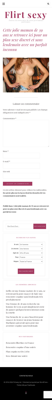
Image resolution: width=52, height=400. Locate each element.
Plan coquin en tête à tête (18, 351)
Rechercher (26, 271)
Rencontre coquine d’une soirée (21, 347)
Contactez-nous (26, 376)
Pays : (17, 257)
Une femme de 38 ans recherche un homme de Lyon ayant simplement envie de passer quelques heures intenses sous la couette (25, 308)
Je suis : (16, 244)
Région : (16, 261)
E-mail (6, 161)
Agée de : (16, 253)
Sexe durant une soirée (17, 356)
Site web (6, 171)
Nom (6, 151)
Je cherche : (15, 249)
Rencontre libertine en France (20, 342)
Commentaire (9, 118)
